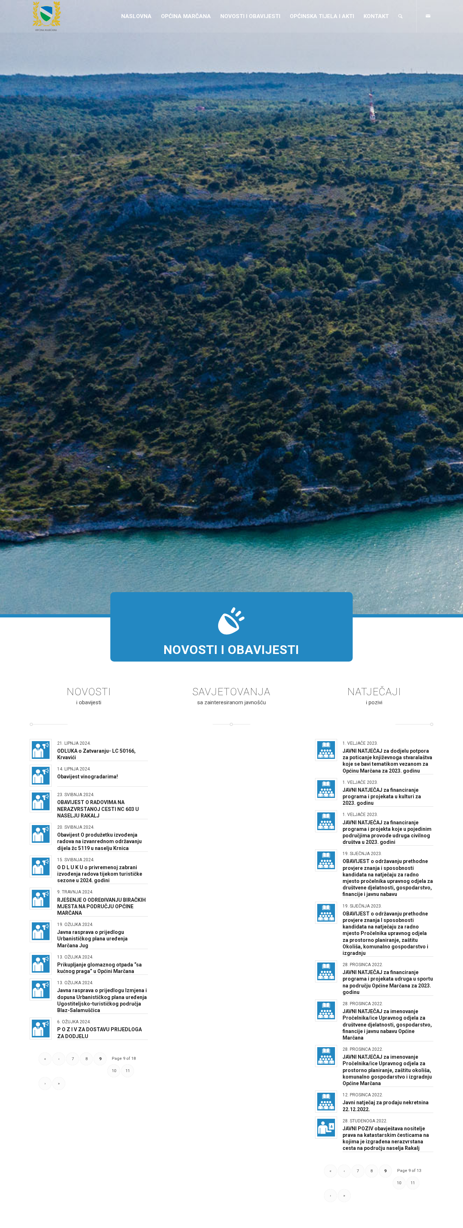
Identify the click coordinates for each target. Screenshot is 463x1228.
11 (128, 1070)
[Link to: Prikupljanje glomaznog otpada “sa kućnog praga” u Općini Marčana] (41, 964)
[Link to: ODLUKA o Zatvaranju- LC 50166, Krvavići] (41, 750)
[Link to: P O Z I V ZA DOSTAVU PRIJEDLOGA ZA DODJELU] (41, 1028)
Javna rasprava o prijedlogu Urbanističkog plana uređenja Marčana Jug (92, 938)
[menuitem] (136, 16)
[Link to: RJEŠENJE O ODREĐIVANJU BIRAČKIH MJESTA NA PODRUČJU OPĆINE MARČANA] (41, 899)
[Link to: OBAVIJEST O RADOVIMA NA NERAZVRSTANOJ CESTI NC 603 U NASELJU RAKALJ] (41, 801)
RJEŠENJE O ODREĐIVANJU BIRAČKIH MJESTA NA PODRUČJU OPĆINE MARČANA (101, 906)
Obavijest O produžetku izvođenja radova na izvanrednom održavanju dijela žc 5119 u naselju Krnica (99, 841)
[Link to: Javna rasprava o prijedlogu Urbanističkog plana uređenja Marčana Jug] (41, 931)
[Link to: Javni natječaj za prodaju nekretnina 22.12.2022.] (326, 1101)
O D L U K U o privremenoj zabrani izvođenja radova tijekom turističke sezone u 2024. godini (99, 873)
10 (114, 1070)
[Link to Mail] (427, 15)
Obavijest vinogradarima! (87, 776)
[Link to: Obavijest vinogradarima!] (41, 776)
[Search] (400, 16)
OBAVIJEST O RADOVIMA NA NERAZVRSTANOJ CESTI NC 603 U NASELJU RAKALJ (98, 808)
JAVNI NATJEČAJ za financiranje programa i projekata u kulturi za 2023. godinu (382, 796)
